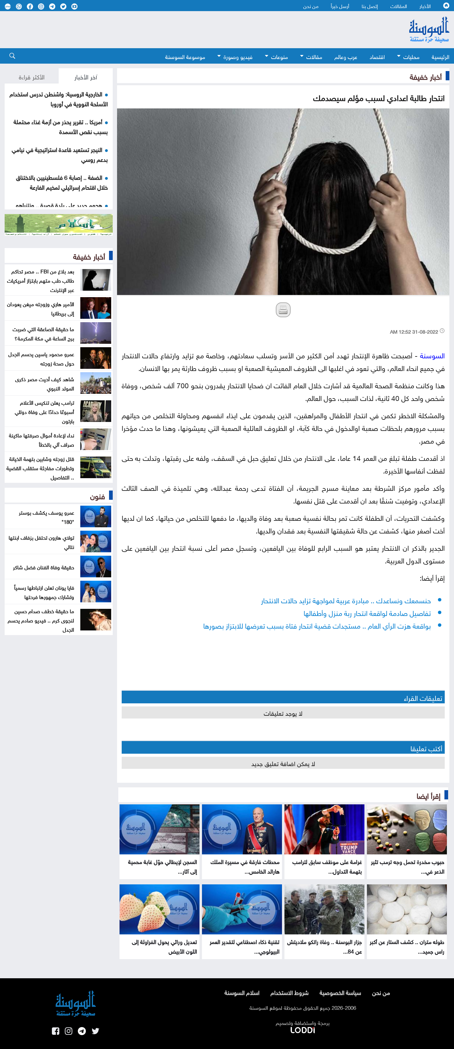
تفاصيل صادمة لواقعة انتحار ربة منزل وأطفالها (367, 612)
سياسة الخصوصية (340, 992)
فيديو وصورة (238, 56)
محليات (411, 56)
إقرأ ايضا (428, 794)
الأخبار (425, 5)
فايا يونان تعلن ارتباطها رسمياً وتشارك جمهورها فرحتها (44, 591)
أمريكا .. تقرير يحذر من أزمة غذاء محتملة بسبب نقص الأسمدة (61, 126)
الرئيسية (440, 56)
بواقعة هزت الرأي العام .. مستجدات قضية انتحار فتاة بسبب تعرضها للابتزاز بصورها (317, 624)
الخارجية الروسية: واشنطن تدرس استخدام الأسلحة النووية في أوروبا (59, 98)
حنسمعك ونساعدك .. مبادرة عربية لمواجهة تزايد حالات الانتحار (346, 599)
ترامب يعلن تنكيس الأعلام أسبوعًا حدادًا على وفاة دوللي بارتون (44, 411)
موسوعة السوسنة (185, 56)
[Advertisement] (193, 30)
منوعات (279, 56)
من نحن (310, 5)
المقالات (398, 5)
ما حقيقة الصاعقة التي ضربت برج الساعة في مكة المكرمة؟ (43, 333)
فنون (97, 495)
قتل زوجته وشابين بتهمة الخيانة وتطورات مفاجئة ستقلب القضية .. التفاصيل (40, 467)
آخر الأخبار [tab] (85, 76)
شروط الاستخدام (290, 992)
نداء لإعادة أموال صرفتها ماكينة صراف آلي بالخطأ (41, 439)
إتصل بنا (370, 5)
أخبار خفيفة (426, 75)
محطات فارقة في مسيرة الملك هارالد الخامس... (245, 865)
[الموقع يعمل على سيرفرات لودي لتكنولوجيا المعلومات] (302, 1029)
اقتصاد (377, 56)
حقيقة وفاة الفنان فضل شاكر (43, 566)
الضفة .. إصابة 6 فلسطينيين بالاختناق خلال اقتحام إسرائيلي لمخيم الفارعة (62, 182)
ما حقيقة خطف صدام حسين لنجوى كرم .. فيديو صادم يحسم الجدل (41, 620)
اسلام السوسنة (242, 992)
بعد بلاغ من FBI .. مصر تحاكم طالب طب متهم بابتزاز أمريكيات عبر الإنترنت (40, 280)
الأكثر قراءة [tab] (31, 76)
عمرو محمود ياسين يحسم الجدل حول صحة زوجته (41, 358)
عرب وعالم (345, 56)
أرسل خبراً (340, 5)
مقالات (314, 56)
